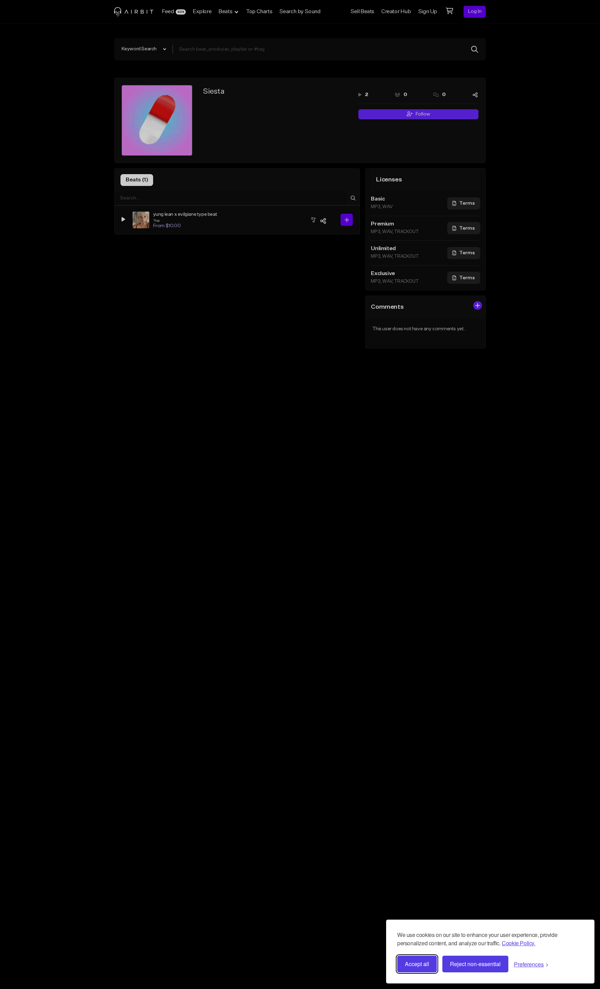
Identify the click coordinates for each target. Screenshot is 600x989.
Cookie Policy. (518, 943)
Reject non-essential (475, 964)
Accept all (417, 964)
